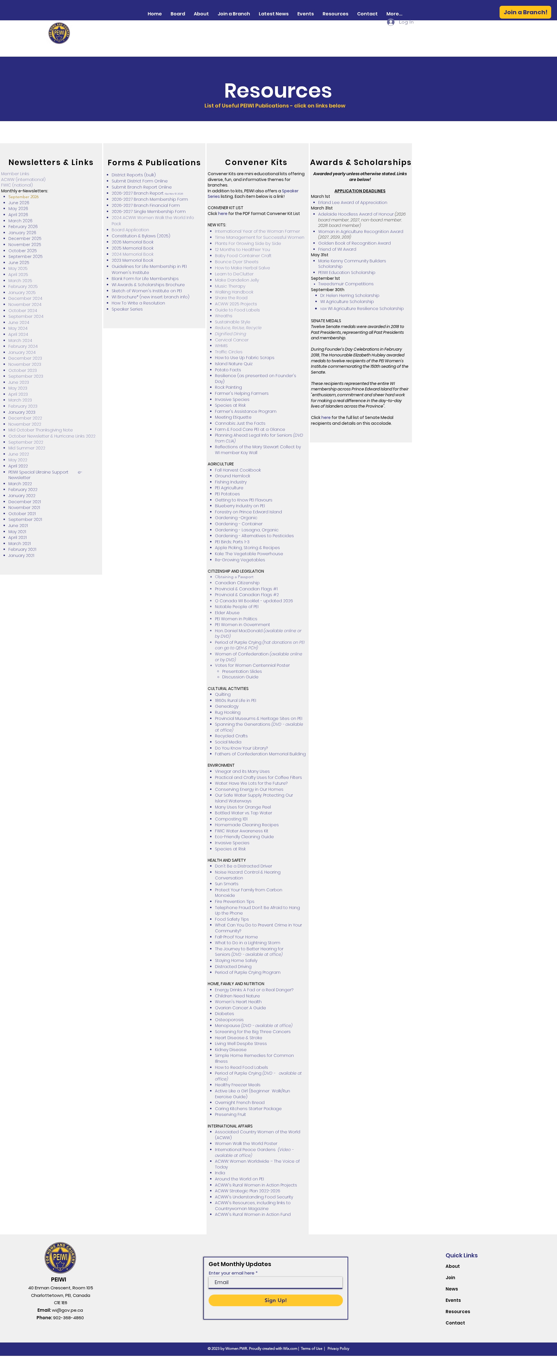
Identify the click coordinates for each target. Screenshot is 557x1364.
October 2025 (22, 251)
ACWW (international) (23, 179)
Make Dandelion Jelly (237, 280)
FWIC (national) (17, 185)
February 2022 (22, 489)
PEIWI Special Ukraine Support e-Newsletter (45, 475)
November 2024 (24, 304)
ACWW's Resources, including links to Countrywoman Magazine (253, 1205)
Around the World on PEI (239, 1179)
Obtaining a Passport (234, 576)
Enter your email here (231, 1273)
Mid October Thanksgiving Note (40, 430)
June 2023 (18, 382)
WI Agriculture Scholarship (347, 301)
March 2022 (20, 484)
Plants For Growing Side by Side (248, 243)
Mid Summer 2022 (26, 448)
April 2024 (18, 334)
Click (212, 213)
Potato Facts (228, 370)
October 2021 (22, 514)
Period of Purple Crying (238, 642)
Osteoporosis (229, 1020)
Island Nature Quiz (234, 364)
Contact (455, 1323)
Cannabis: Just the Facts (240, 423)
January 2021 (21, 555)
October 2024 (22, 310)
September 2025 (25, 256)
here (222, 213)
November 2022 (24, 424)
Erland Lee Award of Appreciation (352, 202)
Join (450, 1278)
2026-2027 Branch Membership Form (150, 199)
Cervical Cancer (232, 340)
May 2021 (17, 532)
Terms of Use (311, 1348)
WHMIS (221, 346)
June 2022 (18, 454)
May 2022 (17, 460)
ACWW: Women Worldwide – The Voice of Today (257, 1164)
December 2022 (25, 418)
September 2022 (25, 442)
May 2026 (18, 208)
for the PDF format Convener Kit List (264, 213)
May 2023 (17, 388)
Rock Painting (228, 387)
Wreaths (223, 316)
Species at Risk (230, 405)
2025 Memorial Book (132, 248)
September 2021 (25, 519)
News (452, 1289)
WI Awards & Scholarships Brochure (148, 285)
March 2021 (19, 543)
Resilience (225, 376)
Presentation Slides (242, 671)
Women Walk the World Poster (246, 1143)
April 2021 (17, 537)
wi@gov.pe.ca (67, 1310)
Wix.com (290, 1348)
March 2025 (20, 281)
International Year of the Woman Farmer (257, 231)
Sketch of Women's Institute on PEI (147, 291)
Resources (458, 1312)
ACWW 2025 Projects (236, 304)
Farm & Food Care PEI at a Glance (250, 429)
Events (453, 1300)
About (453, 1266)
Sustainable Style (232, 322)
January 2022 (21, 496)
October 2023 (22, 370)
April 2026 (18, 215)
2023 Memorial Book (132, 260)
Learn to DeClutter (234, 274)
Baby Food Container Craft (243, 255)
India (220, 1173)
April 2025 (18, 274)
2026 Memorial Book (132, 242)
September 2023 (25, 376)
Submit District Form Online (140, 181)
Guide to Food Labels (237, 310)
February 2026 (23, 227)
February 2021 (22, 549)
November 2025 (24, 245)
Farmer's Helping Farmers (242, 393)
